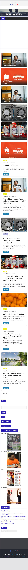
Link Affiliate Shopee (7, 81)
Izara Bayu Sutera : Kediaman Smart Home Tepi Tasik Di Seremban (13, 375)
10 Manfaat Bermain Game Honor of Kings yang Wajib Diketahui (13, 336)
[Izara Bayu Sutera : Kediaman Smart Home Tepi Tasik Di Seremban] (14, 359)
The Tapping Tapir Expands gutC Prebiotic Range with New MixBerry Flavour (12, 135)
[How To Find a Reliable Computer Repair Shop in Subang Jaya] (14, 54)
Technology (5, 59)
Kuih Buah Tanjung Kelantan (13, 314)
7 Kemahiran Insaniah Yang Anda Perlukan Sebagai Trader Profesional (12, 99)
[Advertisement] (14, 35)
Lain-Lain (4, 160)
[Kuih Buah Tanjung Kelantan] (14, 300)
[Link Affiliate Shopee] (14, 76)
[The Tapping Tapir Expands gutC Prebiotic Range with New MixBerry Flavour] (14, 131)
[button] (14, 76)
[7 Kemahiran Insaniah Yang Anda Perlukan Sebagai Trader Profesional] (14, 94)
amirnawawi (13, 65)
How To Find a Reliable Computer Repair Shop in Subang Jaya (13, 62)
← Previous (4, 393)
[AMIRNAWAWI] (14, 10)
